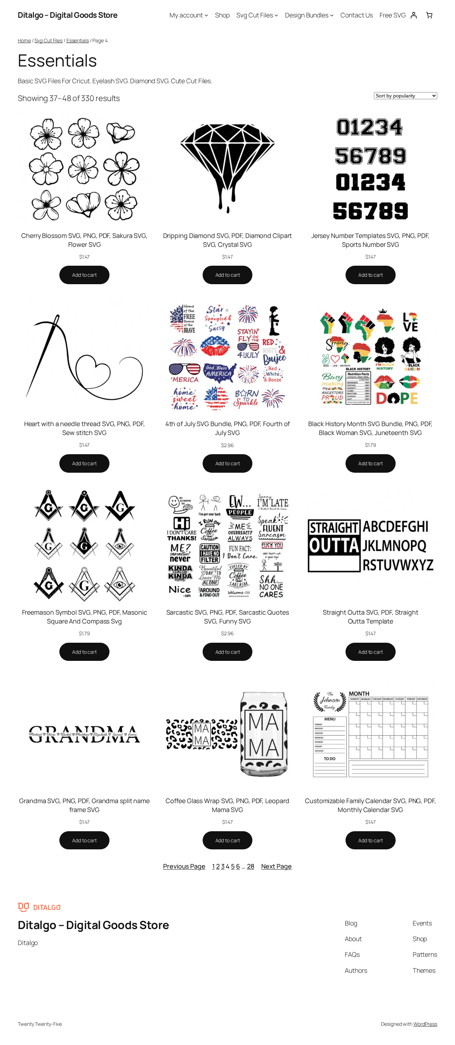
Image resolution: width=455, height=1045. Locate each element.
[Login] (414, 15)
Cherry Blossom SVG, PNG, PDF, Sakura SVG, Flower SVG (84, 240)
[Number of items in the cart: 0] (429, 15)
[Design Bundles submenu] (332, 15)
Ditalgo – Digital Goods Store (68, 15)
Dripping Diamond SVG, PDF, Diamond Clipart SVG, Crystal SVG (227, 240)
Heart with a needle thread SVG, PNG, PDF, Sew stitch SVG (84, 428)
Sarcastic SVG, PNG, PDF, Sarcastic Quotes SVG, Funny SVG (227, 616)
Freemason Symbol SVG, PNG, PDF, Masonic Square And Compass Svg (84, 616)
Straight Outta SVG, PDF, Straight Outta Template (370, 616)
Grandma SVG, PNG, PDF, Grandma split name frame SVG (84, 805)
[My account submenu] (206, 15)
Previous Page (184, 866)
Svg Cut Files (48, 40)
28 (251, 866)
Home (24, 40)
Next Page (276, 866)
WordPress (425, 1023)
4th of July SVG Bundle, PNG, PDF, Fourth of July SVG (227, 428)
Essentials (77, 40)
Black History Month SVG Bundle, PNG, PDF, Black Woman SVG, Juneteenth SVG (370, 428)
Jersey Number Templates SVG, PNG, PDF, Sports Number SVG (370, 240)
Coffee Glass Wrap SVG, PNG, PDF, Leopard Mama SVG (227, 805)
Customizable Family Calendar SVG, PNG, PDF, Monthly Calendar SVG (370, 805)
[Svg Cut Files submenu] (276, 15)
